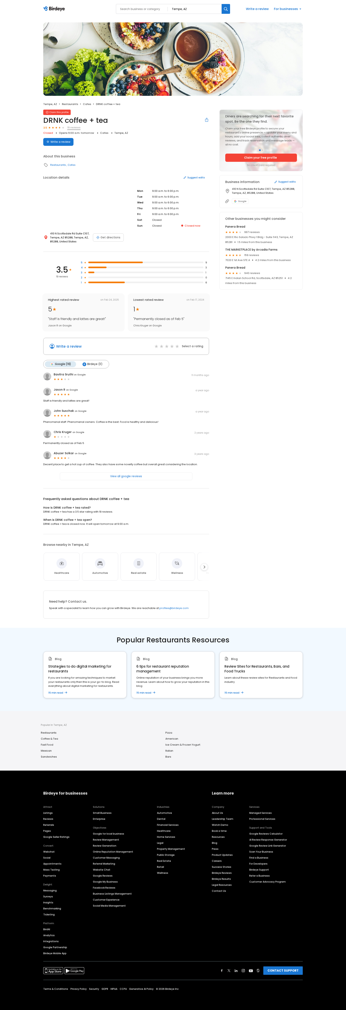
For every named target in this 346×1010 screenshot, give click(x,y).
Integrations (51, 941)
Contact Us (219, 891)
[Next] (204, 567)
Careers (217, 861)
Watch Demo (220, 825)
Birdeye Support (259, 869)
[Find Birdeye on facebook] (221, 970)
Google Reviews (103, 875)
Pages (47, 831)
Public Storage (166, 855)
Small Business (102, 813)
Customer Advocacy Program (267, 881)
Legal (160, 843)
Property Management (171, 849)
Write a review (257, 9)
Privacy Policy (78, 989)
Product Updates (222, 855)
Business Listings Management (112, 893)
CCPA (123, 989)
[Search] (226, 9)
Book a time (219, 831)
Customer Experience (106, 899)
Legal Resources (222, 885)
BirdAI (46, 929)
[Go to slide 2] (262, 150)
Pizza (168, 733)
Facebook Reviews (104, 887)
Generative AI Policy (141, 989)
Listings (48, 813)
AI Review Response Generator (268, 839)
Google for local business (108, 833)
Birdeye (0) (94, 364)
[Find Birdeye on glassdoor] (258, 970)
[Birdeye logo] (54, 9)
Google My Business (105, 881)
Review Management (106, 839)
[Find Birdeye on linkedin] (236, 970)
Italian (169, 751)
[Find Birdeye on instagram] (243, 970)
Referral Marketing (104, 863)
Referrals (48, 825)
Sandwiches (49, 757)
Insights (48, 902)
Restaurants (70, 104)
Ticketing (49, 914)
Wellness (162, 873)
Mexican (46, 751)
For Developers (258, 863)
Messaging (50, 890)
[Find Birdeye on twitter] (228, 970)
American (171, 739)
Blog (214, 843)
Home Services (166, 837)
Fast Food (47, 745)
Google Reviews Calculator (266, 833)
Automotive (164, 813)
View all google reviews (126, 476)
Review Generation (104, 845)
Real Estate (164, 861)
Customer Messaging (106, 857)
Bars (168, 757)
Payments (49, 875)
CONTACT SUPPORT (283, 970)
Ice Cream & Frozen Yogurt (182, 745)
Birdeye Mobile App (54, 953)
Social (46, 857)
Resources (218, 837)
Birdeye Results (221, 879)
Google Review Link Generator (267, 845)
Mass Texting (51, 869)
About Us (217, 813)
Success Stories (221, 867)
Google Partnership (55, 947)
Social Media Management (109, 905)
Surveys (48, 896)
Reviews (48, 819)
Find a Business (258, 857)
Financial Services (168, 825)
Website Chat (101, 869)
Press (215, 849)
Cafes (87, 104)
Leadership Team (222, 819)
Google (242, 201)
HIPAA (114, 989)
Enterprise (99, 819)
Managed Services (260, 813)
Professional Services (262, 819)
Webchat (49, 851)
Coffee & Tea (49, 739)
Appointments (52, 863)
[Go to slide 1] (260, 150)
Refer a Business (259, 875)
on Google (79, 374)
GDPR (105, 989)
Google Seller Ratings (56, 837)
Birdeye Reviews (222, 873)
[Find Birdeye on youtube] (251, 970)
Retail (160, 867)
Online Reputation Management (113, 851)
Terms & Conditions (55, 989)
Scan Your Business (261, 851)
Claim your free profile (260, 158)
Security (94, 989)
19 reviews (73, 127)
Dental (161, 819)
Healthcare (164, 831)
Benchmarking (52, 908)
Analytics (49, 935)
